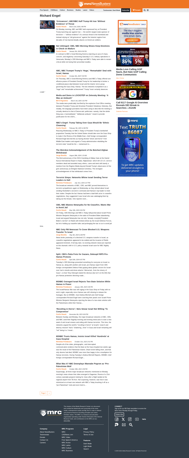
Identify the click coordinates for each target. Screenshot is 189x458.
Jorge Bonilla (61, 155)
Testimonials (107, 10)
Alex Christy (120, 78)
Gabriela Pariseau (122, 111)
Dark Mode (116, 10)
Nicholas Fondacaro (64, 183)
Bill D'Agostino (62, 101)
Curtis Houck (61, 27)
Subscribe (125, 10)
